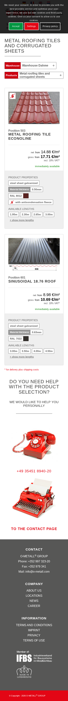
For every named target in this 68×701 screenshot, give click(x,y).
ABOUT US (34, 590)
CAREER (34, 605)
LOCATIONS (34, 595)
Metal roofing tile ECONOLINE (29, 136)
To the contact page (34, 529)
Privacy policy (50, 26)
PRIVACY (34, 635)
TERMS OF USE (34, 640)
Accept (16, 26)
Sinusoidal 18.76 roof (32, 281)
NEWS (34, 600)
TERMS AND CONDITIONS (34, 625)
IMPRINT (34, 630)
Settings (31, 26)
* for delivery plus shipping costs (22, 369)
